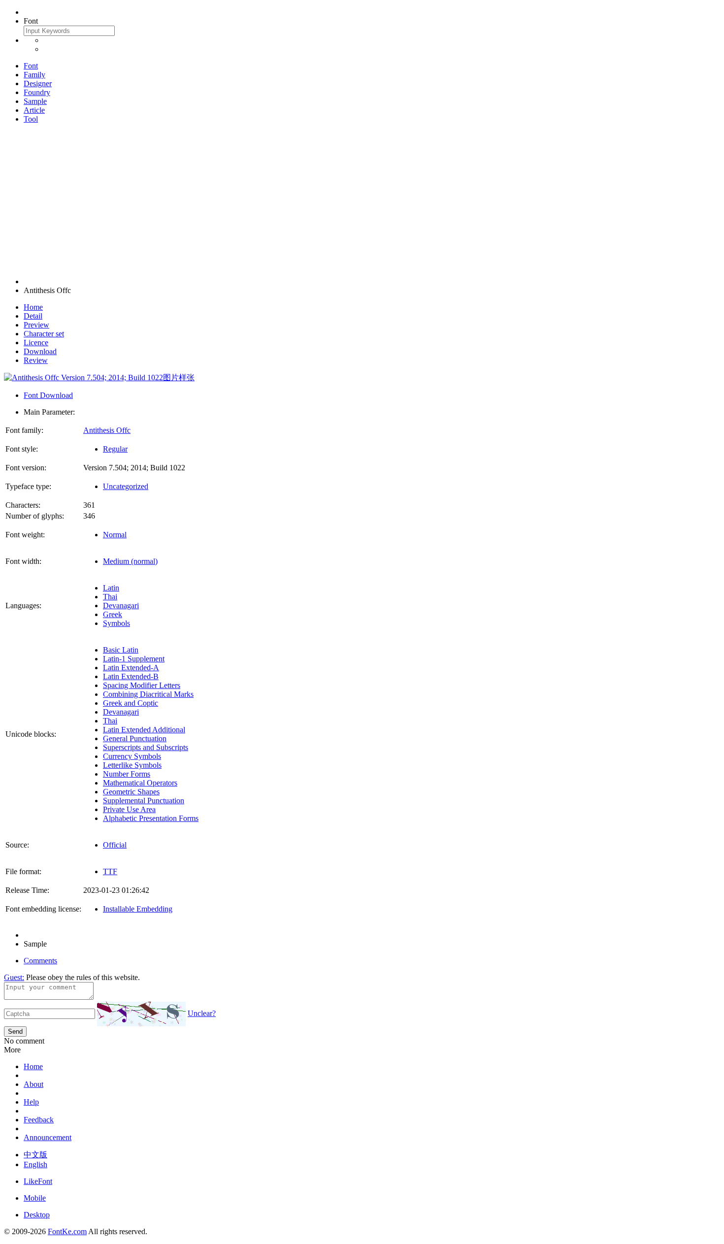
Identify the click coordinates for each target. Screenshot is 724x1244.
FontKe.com (67, 1231)
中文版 (35, 1154)
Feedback (39, 1119)
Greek (112, 614)
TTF (110, 871)
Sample (35, 101)
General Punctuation (134, 738)
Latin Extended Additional (144, 729)
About (33, 1084)
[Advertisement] (362, 200)
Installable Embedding (137, 909)
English (35, 1164)
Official (115, 845)
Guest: (14, 977)
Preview (36, 325)
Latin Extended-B (131, 676)
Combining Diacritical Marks (148, 694)
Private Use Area (129, 809)
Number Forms (126, 774)
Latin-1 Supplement (134, 659)
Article (34, 110)
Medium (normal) (130, 561)
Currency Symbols (132, 756)
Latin (111, 588)
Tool (31, 119)
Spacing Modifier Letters (141, 685)
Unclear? (202, 1013)
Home (33, 307)
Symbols (116, 623)
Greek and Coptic (130, 703)
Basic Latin (120, 650)
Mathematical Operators (140, 783)
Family (34, 74)
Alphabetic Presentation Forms (150, 818)
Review (36, 360)
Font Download (48, 395)
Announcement (47, 1137)
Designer (38, 83)
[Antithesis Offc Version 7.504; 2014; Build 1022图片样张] (99, 377)
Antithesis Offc (107, 430)
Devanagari (121, 605)
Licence (36, 342)
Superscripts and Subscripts (145, 747)
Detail (33, 316)
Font (31, 66)
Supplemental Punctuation (143, 800)
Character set (44, 333)
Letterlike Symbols (132, 765)
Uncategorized (125, 486)
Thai (110, 596)
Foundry (37, 92)
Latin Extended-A (131, 667)
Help (31, 1102)
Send (15, 1031)
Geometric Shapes (131, 791)
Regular (115, 449)
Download (40, 351)
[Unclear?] (141, 1014)
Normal (115, 534)
